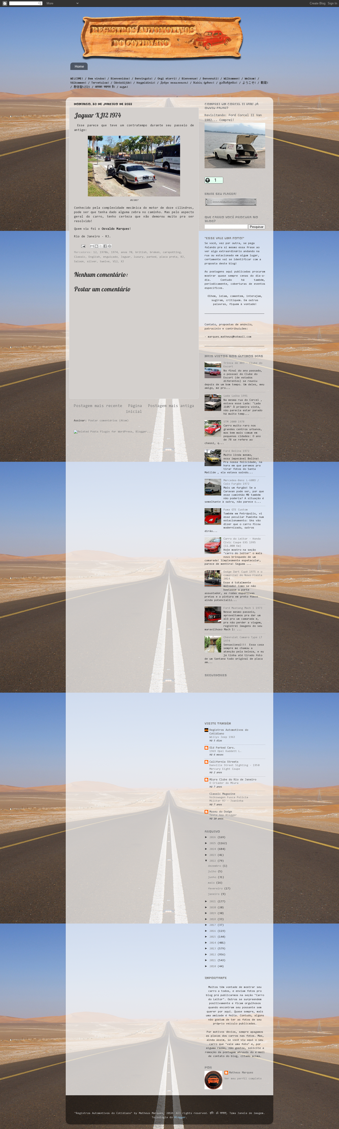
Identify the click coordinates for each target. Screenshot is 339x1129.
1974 (114, 252)
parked (151, 257)
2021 (213, 901)
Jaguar (126, 257)
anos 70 (126, 252)
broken (155, 252)
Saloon (79, 261)
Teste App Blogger (223, 815)
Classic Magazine (222, 794)
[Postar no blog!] (96, 246)
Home (79, 66)
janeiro (214, 894)
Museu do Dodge (220, 811)
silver (92, 261)
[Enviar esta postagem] (83, 246)
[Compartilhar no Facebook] (105, 246)
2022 (213, 861)
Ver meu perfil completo (243, 1078)
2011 (213, 960)
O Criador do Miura (223, 783)
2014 (213, 943)
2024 (213, 849)
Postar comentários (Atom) (108, 420)
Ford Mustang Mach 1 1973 (242, 608)
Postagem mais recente (98, 406)
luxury (138, 257)
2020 (213, 907)
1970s (104, 252)
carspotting (172, 252)
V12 (115, 261)
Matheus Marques (241, 1072)
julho (213, 871)
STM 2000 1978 (233, 421)
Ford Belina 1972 (236, 451)
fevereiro (216, 888)
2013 (213, 948)
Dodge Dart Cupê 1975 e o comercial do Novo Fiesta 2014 (242, 575)
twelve (105, 261)
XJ (122, 261)
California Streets (223, 762)
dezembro (215, 866)
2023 (213, 855)
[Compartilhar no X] (100, 246)
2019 (213, 913)
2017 (213, 925)
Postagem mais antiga (171, 406)
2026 (213, 837)
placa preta (168, 257)
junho (213, 877)
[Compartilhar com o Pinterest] (109, 246)
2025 (213, 843)
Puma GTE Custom (235, 509)
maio (212, 882)
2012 (213, 954)
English (94, 257)
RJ (182, 257)
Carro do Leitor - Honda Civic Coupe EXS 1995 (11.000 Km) (242, 542)
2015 (213, 937)
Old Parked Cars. (222, 747)
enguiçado (110, 257)
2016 (213, 931)
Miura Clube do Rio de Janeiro (232, 779)
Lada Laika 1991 (235, 396)
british (141, 252)
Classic (79, 257)
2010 (213, 966)
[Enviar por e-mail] (92, 246)
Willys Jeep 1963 (222, 737)
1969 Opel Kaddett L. (225, 751)
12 (95, 252)
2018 (213, 919)
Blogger (180, 1117)
